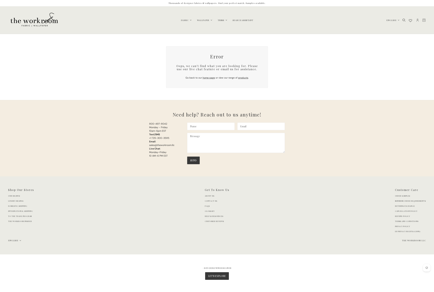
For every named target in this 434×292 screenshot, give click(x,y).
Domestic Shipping (17, 206)
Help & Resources (214, 216)
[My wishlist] (410, 20)
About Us (209, 196)
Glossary (210, 211)
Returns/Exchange (405, 206)
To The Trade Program (20, 216)
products (243, 77)
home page (209, 77)
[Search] (404, 20)
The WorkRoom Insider (20, 221)
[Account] (417, 20)
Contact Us (211, 201)
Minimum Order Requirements (410, 201)
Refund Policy (402, 216)
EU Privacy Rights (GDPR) (407, 231)
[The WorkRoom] (34, 20)
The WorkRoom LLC (414, 240)
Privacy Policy (402, 226)
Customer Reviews (214, 221)
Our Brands (14, 196)
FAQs (207, 206)
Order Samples (402, 196)
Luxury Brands (15, 201)
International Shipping (20, 211)
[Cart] (424, 20)
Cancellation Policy (406, 211)
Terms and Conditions (406, 221)
